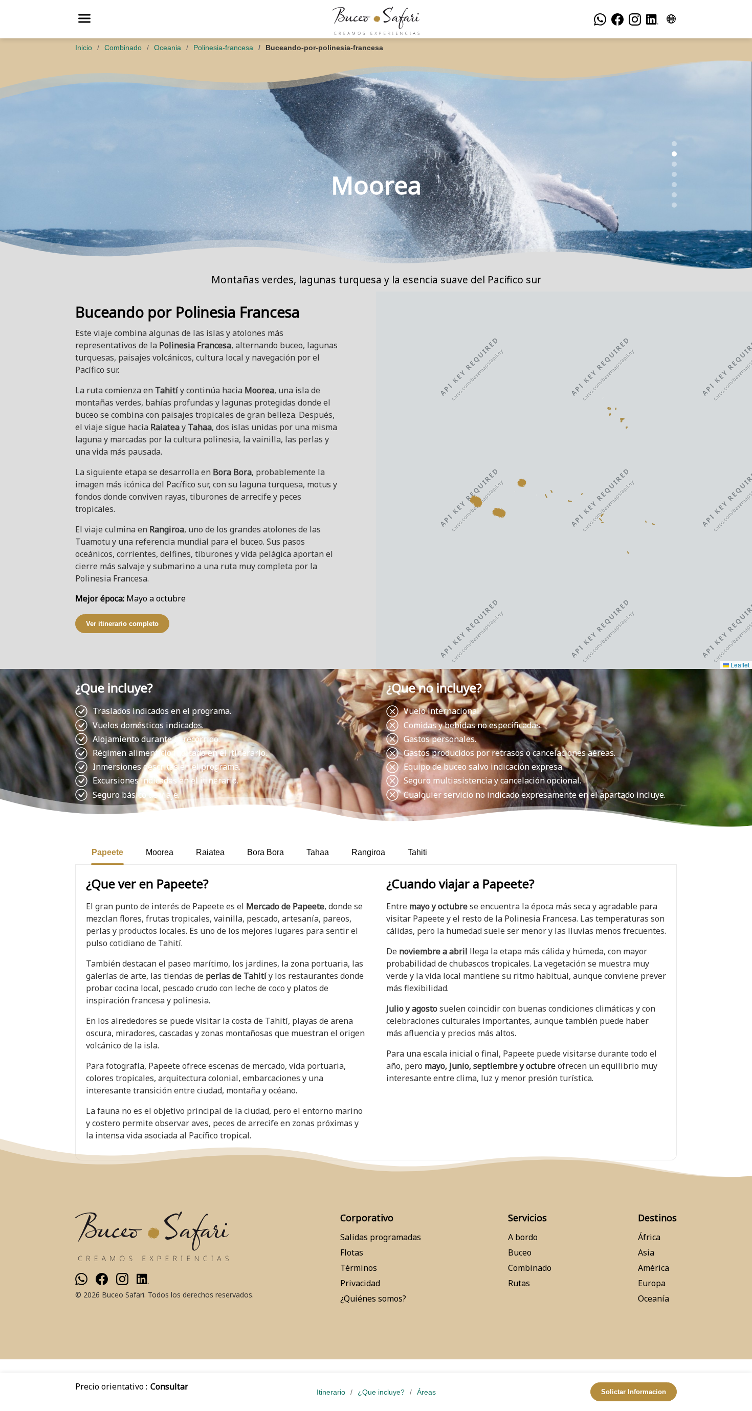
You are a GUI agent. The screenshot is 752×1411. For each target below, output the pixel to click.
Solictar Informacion (633, 1392)
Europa (652, 1283)
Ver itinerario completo (122, 624)
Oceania (167, 47)
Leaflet (739, 664)
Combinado (123, 47)
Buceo (520, 1252)
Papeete (107, 852)
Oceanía (653, 1298)
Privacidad (360, 1283)
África (649, 1237)
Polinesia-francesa (223, 47)
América (653, 1267)
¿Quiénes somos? (373, 1298)
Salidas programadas (380, 1237)
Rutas (519, 1283)
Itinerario (331, 1392)
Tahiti (417, 852)
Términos (358, 1267)
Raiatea (210, 852)
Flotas (351, 1252)
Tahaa (317, 852)
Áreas (426, 1392)
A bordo (523, 1237)
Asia (646, 1252)
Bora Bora (265, 852)
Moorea (159, 852)
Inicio (83, 47)
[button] (478, 503)
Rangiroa (368, 852)
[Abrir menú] (84, 19)
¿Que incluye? (381, 1392)
